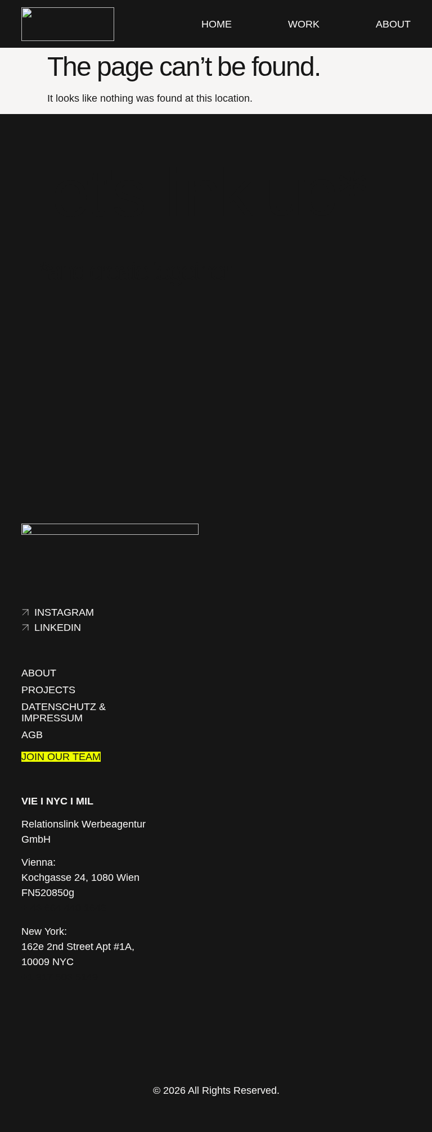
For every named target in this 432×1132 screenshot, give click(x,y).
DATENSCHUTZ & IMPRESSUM (63, 712)
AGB (32, 734)
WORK (304, 24)
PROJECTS (48, 689)
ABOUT (393, 24)
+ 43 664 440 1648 (63, 907)
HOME (216, 24)
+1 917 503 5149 (59, 977)
